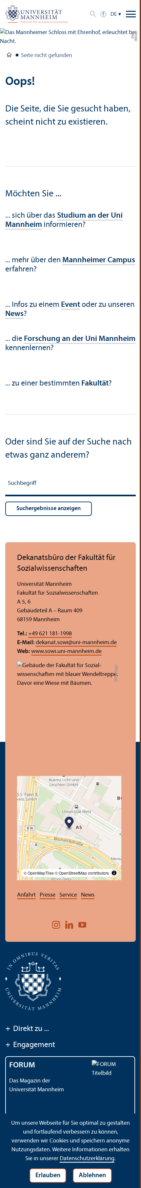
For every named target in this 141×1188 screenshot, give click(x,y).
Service (68, 895)
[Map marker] (69, 823)
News (87, 895)
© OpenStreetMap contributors (82, 873)
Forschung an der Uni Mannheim (79, 339)
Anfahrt (26, 895)
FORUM (22, 1065)
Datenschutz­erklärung (87, 1159)
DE (114, 14)
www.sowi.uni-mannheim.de (66, 651)
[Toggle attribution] (114, 873)
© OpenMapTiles (39, 873)
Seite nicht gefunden (46, 55)
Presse (47, 895)
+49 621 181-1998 (50, 634)
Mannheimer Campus (98, 260)
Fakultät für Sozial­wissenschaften (9, 56)
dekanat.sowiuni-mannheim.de (76, 643)
